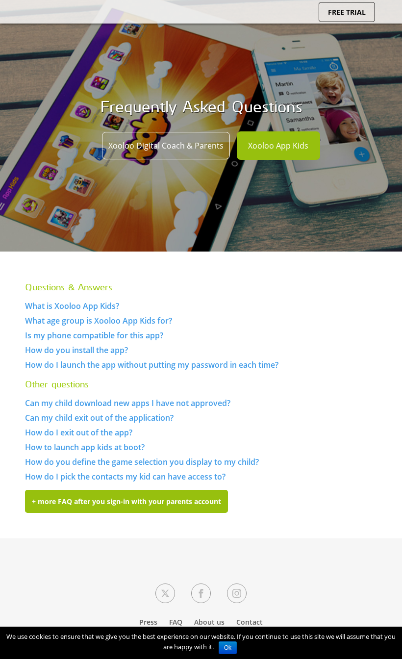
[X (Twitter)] (165, 593)
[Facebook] (201, 593)
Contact (249, 622)
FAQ (175, 622)
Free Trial (347, 12)
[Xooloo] (19, 21)
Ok (227, 647)
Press (148, 622)
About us (209, 622)
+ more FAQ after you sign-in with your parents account (126, 501)
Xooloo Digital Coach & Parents (166, 145)
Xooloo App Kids (278, 145)
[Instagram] (237, 593)
